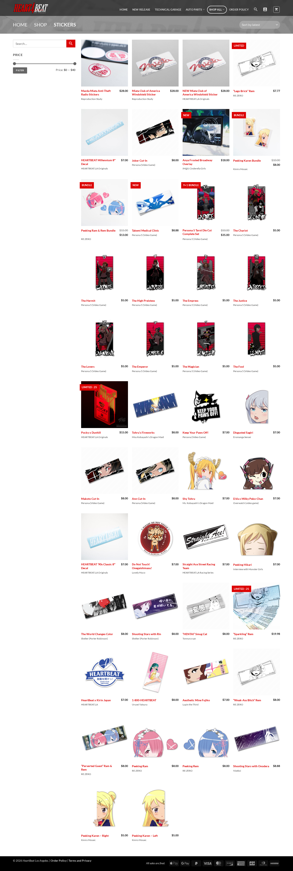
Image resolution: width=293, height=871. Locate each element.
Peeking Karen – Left (145, 835)
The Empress (190, 300)
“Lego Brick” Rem (244, 91)
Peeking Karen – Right (95, 835)
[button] (256, 9)
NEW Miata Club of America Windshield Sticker (200, 92)
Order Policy (239, 9)
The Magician (191, 366)
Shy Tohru (189, 498)
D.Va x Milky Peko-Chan (248, 498)
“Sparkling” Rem (243, 634)
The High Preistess (143, 300)
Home (124, 9)
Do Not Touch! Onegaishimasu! (142, 566)
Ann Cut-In (139, 498)
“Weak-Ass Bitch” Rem (247, 700)
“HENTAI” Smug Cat (195, 634)
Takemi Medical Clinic (145, 230)
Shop (40, 24)
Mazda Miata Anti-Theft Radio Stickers (96, 92)
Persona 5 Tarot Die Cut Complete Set (197, 232)
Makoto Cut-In (90, 498)
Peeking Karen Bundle (247, 160)
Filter (20, 70)
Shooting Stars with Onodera (251, 766)
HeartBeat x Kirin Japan (96, 700)
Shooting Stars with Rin (146, 634)
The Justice (240, 300)
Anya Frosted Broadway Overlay (197, 162)
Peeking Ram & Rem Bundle (98, 230)
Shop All (215, 9)
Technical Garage (168, 9)
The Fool (238, 366)
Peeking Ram (140, 766)
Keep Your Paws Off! (195, 432)
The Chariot (240, 230)
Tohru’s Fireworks (143, 432)
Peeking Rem (191, 766)
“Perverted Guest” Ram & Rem (96, 767)
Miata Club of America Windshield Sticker (146, 92)
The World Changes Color (97, 634)
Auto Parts (194, 9)
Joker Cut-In (139, 160)
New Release (141, 9)
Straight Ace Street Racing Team (199, 566)
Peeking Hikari (242, 564)
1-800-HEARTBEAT (144, 700)
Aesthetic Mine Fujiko (196, 700)
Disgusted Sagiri (243, 432)
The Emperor (140, 366)
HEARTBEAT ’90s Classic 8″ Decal (98, 566)
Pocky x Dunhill (91, 432)
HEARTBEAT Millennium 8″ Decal (98, 162)
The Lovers (87, 366)
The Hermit (88, 300)
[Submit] (70, 43)
